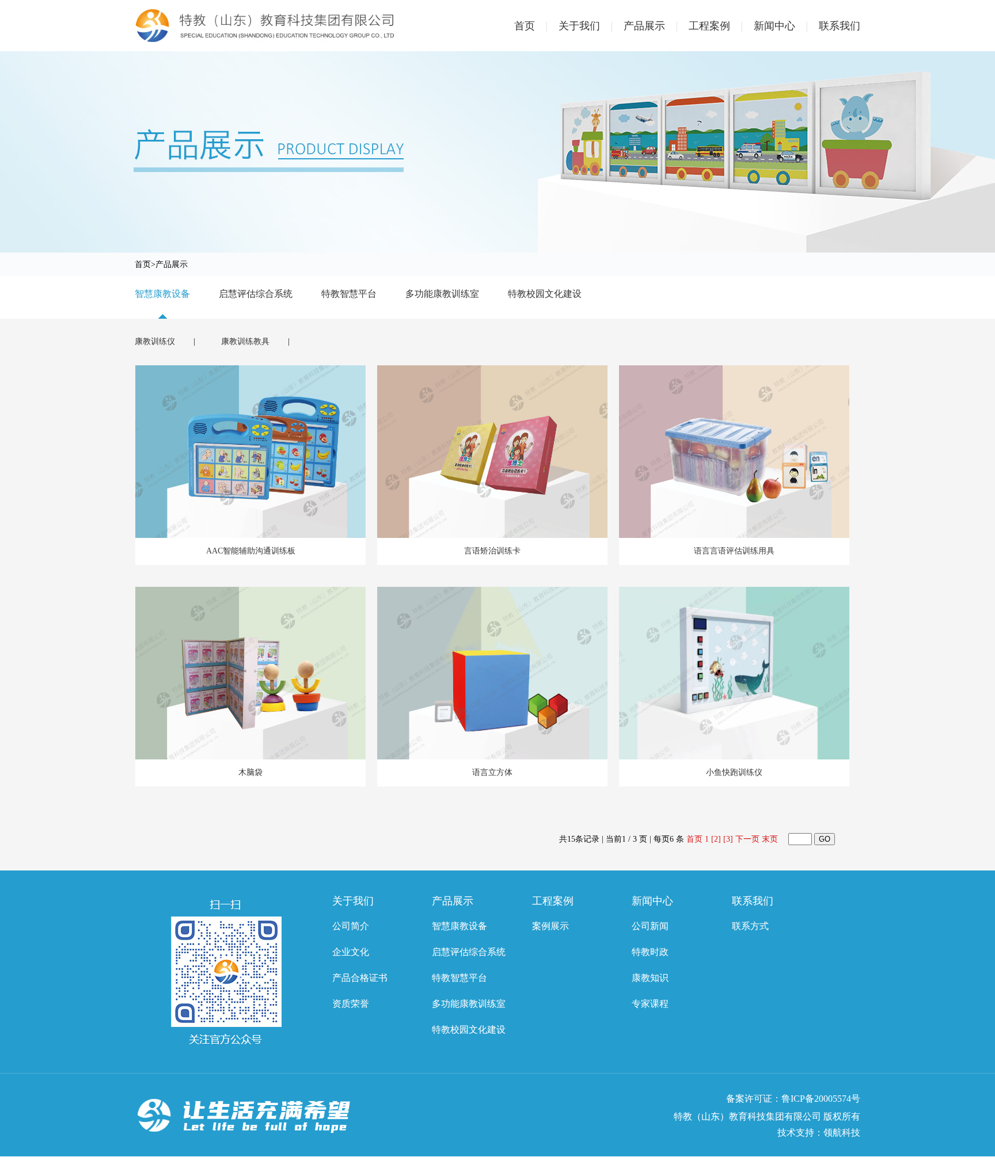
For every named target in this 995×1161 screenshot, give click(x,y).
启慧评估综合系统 (256, 294)
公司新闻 (650, 926)
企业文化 (350, 952)
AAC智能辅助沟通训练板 (250, 551)
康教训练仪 (156, 341)
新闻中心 (781, 26)
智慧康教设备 (162, 294)
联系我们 (839, 26)
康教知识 (650, 978)
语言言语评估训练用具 (734, 551)
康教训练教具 (246, 341)
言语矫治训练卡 (492, 551)
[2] (716, 839)
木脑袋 (250, 772)
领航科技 (841, 1132)
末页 (770, 839)
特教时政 (650, 952)
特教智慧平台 (349, 294)
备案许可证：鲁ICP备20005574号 (793, 1098)
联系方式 (750, 926)
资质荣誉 (350, 1004)
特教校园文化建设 (545, 294)
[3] (728, 839)
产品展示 (651, 26)
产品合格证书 (360, 978)
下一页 (747, 839)
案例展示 (550, 926)
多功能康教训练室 (442, 294)
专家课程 (650, 1004)
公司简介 (350, 926)
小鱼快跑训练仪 (734, 772)
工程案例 (716, 26)
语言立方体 (492, 772)
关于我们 (586, 26)
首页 (531, 26)
